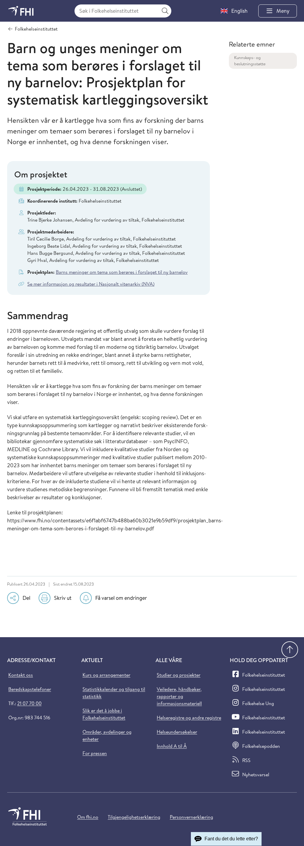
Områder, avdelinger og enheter (107, 735)
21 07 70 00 (29, 703)
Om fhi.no (87, 817)
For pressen (95, 753)
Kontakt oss (20, 675)
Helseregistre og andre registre (189, 717)
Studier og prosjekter (178, 675)
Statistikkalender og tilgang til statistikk (114, 692)
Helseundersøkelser (177, 732)
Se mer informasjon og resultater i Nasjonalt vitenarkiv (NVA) (90, 284)
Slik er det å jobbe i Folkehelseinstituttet (104, 714)
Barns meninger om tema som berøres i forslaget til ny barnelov (122, 272)
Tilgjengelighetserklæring (134, 817)
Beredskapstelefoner (29, 689)
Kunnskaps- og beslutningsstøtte (249, 61)
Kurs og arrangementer (106, 675)
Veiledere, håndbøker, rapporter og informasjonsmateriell (179, 696)
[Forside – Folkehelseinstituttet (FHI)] (21, 11)
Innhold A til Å (172, 746)
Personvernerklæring (191, 817)
